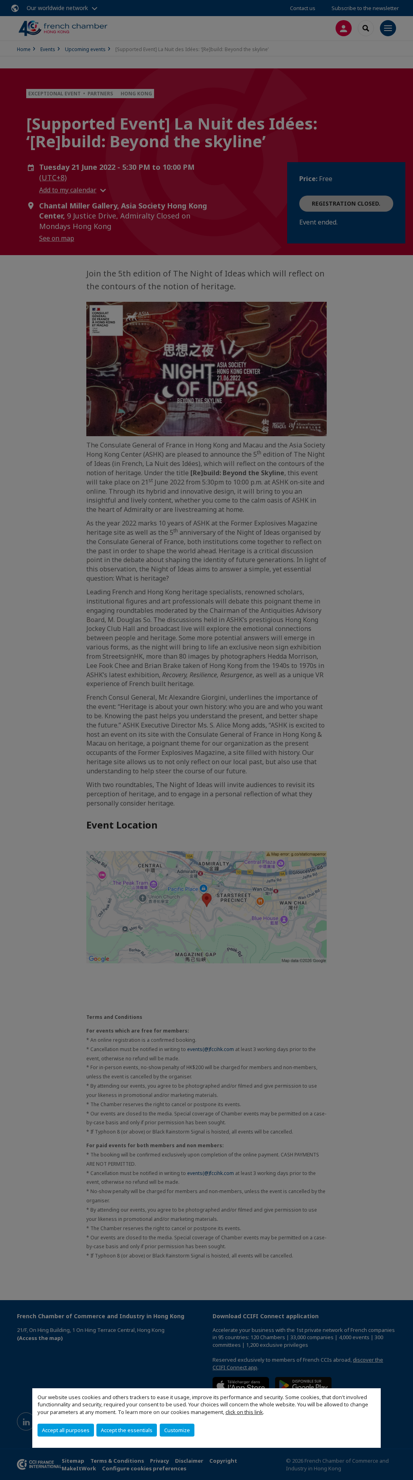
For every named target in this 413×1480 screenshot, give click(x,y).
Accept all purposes (66, 1430)
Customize (177, 1430)
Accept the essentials (126, 1430)
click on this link (244, 1412)
